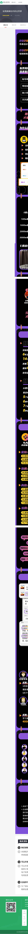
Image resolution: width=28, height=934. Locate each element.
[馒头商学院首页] (5, 2)
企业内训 (20, 2)
